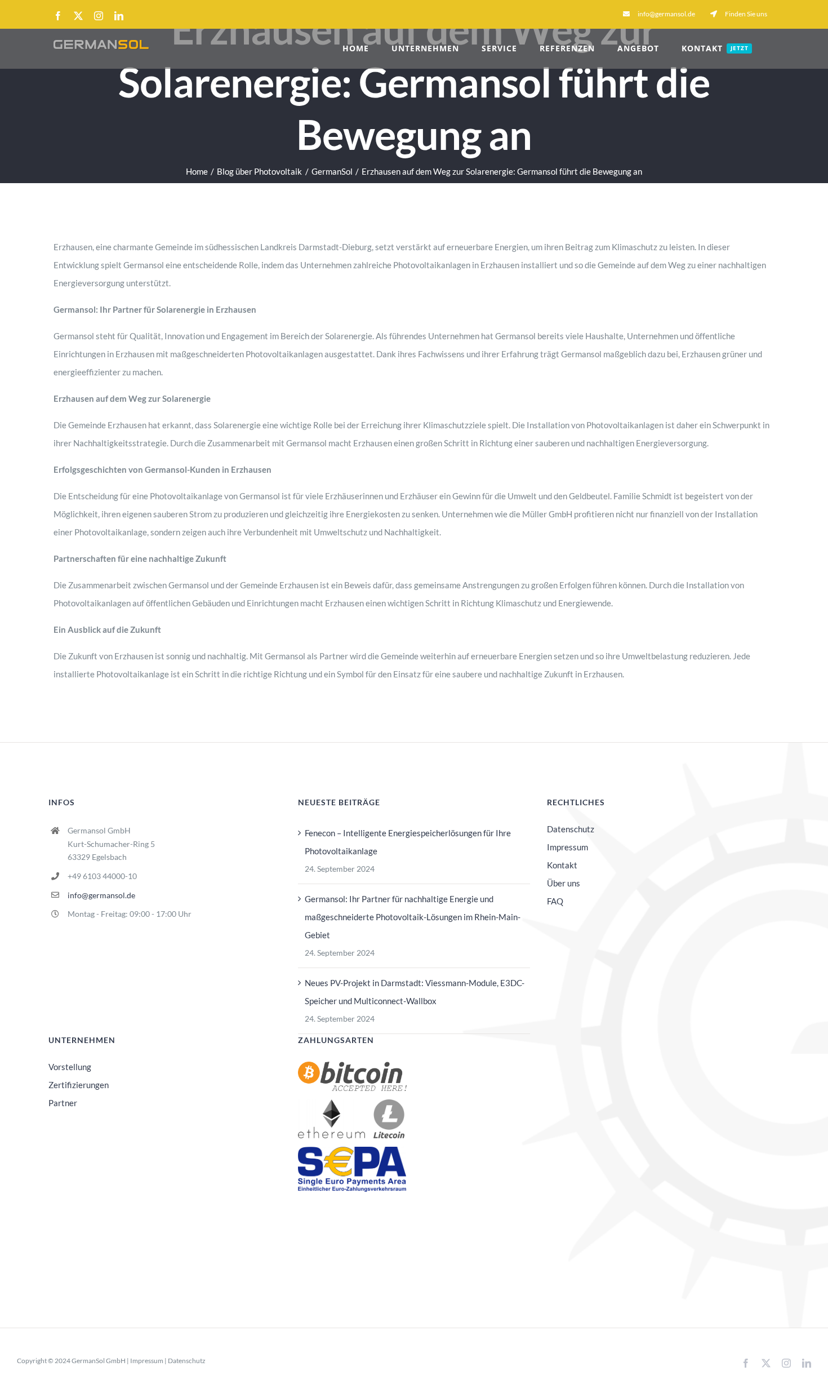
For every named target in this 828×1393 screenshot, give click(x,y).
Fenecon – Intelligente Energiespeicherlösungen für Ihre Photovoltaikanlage (408, 842)
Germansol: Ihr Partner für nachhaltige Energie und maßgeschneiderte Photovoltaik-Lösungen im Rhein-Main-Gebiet (412, 917)
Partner (62, 1103)
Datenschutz (570, 829)
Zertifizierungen (78, 1085)
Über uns (563, 883)
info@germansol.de (101, 895)
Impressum (567, 847)
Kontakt (562, 865)
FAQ (555, 901)
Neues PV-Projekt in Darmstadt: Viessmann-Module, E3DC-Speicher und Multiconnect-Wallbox (414, 992)
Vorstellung (69, 1067)
